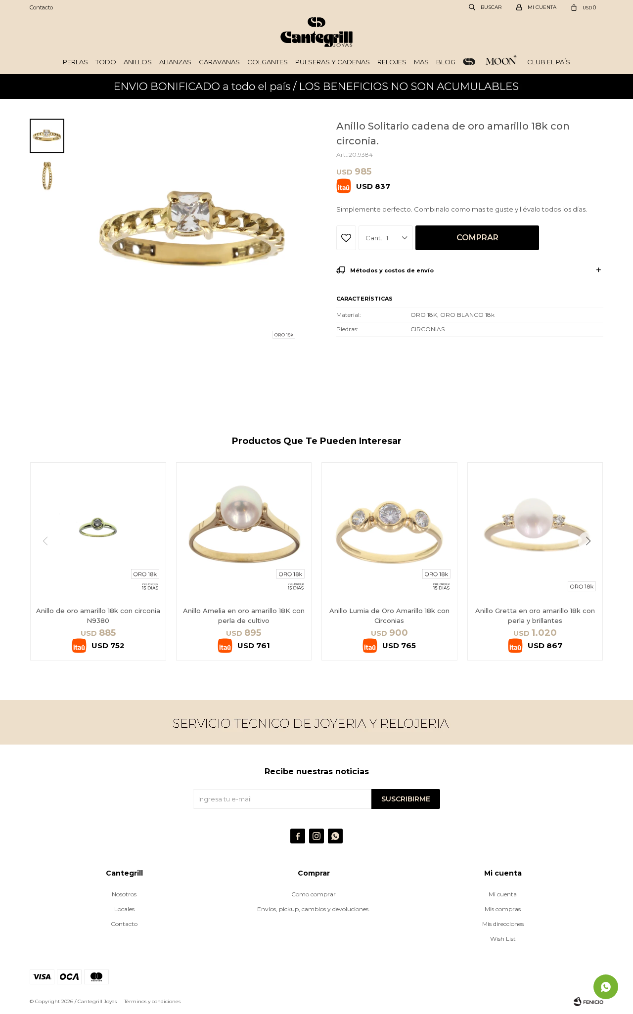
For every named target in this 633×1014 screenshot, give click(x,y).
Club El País (548, 62)
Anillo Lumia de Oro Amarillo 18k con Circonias (389, 615)
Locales (124, 909)
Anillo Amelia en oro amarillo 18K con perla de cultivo (244, 615)
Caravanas (219, 62)
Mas (421, 62)
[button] (591, 561)
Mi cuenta (503, 894)
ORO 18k (469, 61)
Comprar (477, 237)
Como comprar (313, 894)
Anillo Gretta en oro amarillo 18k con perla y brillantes (535, 615)
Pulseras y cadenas (332, 62)
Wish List (503, 938)
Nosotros (124, 894)
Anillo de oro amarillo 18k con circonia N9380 (98, 615)
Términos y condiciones (152, 1001)
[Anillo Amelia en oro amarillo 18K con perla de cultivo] (244, 530)
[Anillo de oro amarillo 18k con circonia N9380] (98, 530)
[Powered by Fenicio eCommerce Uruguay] (588, 1001)
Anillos (138, 62)
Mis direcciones (503, 923)
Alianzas (175, 62)
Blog (445, 62)
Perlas (75, 62)
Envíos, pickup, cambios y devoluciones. (313, 909)
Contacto (41, 7)
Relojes (392, 62)
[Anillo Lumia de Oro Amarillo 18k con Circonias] (389, 530)
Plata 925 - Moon (501, 61)
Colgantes (267, 62)
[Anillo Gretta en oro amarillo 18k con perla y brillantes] (535, 530)
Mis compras (503, 909)
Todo (105, 62)
